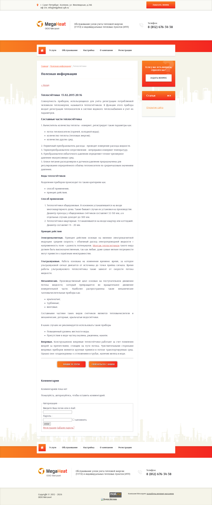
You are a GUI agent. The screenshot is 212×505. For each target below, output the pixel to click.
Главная (44, 66)
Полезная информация (60, 66)
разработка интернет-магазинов (160, 494)
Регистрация (49, 428)
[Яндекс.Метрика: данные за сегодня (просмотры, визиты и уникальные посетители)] (109, 499)
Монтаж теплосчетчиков (106, 245)
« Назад (45, 85)
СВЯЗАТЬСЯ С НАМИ (103, 364)
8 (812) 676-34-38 (160, 27)
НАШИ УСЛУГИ (71, 364)
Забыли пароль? (65, 428)
